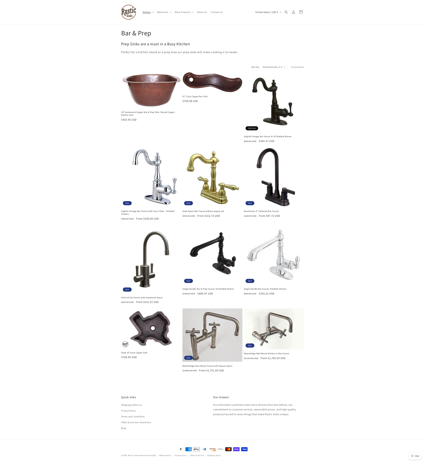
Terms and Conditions (133, 416)
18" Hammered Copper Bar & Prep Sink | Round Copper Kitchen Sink (148, 113)
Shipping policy (214, 455)
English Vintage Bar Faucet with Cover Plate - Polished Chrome (147, 213)
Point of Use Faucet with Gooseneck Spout (142, 297)
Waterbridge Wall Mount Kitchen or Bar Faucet (266, 353)
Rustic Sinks (133, 455)
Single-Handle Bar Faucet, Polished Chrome (265, 289)
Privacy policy (180, 455)
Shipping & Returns (131, 404)
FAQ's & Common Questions (136, 422)
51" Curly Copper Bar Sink (195, 96)
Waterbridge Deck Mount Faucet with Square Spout (207, 366)
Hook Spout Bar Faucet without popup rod (203, 211)
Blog (123, 428)
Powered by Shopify (147, 455)
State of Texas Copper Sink (134, 352)
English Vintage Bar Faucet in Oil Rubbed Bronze (268, 136)
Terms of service (197, 455)
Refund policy (165, 455)
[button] (148, 12)
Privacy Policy (128, 410)
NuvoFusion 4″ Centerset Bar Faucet (261, 211)
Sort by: (255, 66)
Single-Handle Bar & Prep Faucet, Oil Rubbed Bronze (208, 289)
